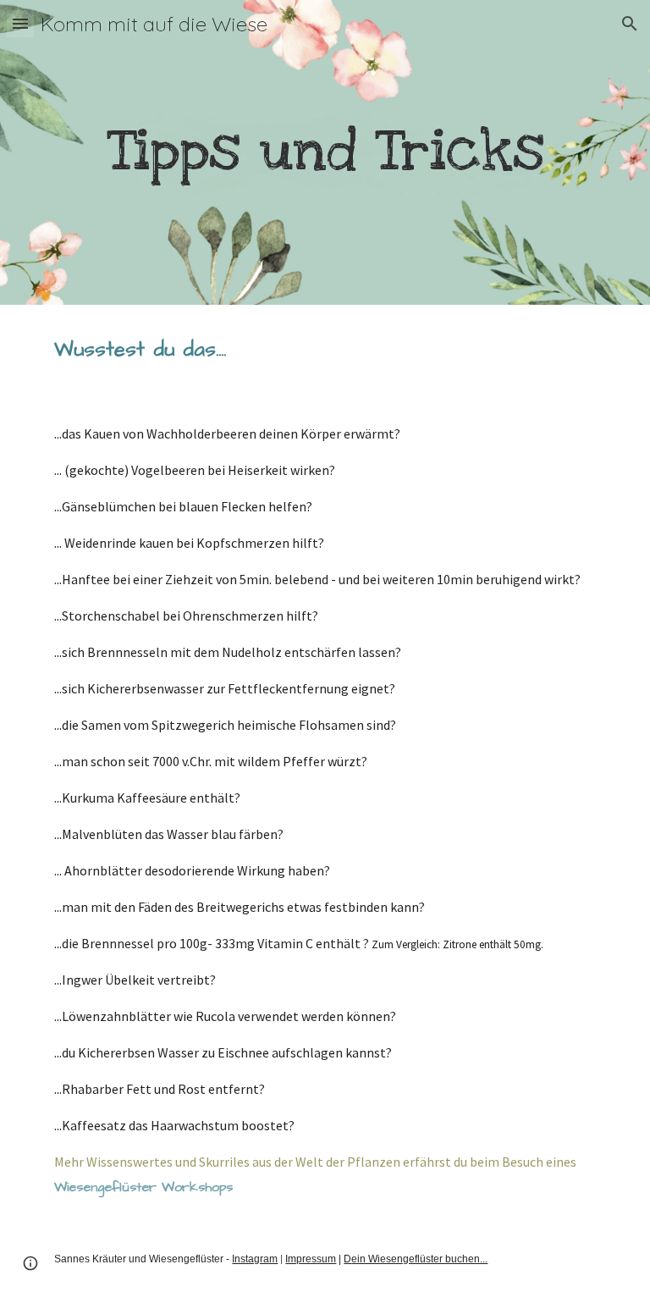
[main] (324, 152)
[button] (20, 23)
